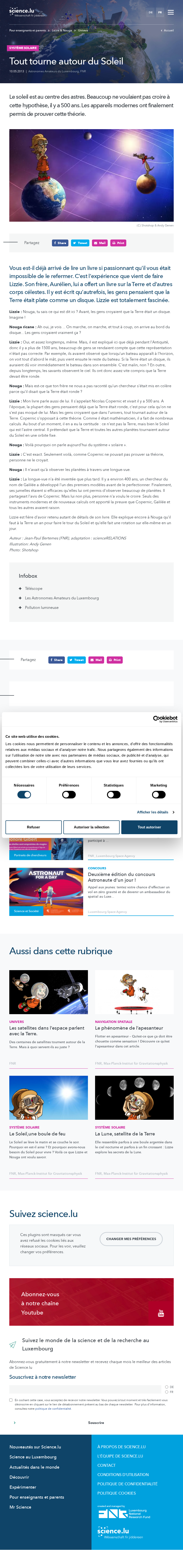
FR (160, 12)
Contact (106, 1465)
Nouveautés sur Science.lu (35, 1447)
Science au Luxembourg (33, 1457)
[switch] (69, 794)
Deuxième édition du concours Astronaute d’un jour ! (121, 877)
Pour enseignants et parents (27, 30)
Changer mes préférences (131, 1239)
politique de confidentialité (53, 1409)
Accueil (169, 30)
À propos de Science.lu (121, 1447)
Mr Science (20, 1507)
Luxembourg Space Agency (115, 856)
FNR (83, 71)
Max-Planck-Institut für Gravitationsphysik (136, 1063)
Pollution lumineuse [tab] (42, 607)
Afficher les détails (152, 812)
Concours (97, 868)
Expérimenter (23, 1487)
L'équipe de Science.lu (120, 1456)
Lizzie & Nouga (62, 30)
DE (150, 12)
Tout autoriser (149, 827)
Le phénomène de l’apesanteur (129, 1028)
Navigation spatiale (113, 1022)
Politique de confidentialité (127, 1484)
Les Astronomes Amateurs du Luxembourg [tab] (62, 598)
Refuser (33, 827)
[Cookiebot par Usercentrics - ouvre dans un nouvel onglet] (157, 719)
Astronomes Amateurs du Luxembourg (53, 71)
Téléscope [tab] (33, 588)
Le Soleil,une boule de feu (37, 1134)
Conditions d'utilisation (123, 1474)
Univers (82, 30)
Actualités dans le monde (34, 1467)
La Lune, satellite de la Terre (125, 1134)
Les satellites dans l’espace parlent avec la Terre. (46, 1031)
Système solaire (24, 1127)
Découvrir (19, 1477)
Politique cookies (116, 1493)
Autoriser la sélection (91, 827)
